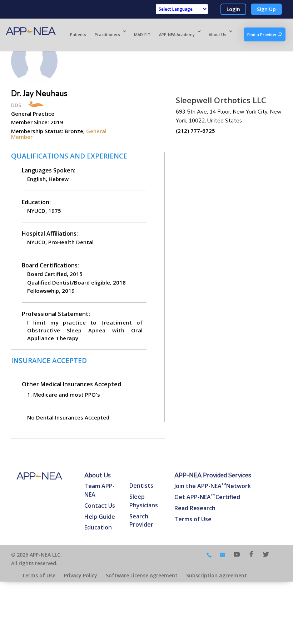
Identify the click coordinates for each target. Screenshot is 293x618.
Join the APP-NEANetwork (212, 486)
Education (98, 527)
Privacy (80, 575)
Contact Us (99, 505)
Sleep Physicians (143, 501)
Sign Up (266, 9)
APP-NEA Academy (177, 34)
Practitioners (107, 34)
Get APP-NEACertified (207, 497)
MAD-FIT (142, 34)
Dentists (141, 485)
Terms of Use (193, 519)
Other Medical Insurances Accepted (71, 384)
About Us (217, 34)
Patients (78, 34)
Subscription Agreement (216, 575)
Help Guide (99, 517)
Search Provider (141, 520)
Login (233, 9)
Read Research (194, 508)
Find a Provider (262, 34)
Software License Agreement (142, 575)
